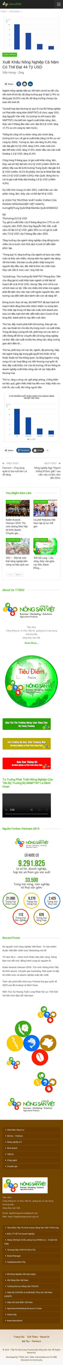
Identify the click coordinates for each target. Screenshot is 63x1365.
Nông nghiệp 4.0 (14, 1142)
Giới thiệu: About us (15, 1130)
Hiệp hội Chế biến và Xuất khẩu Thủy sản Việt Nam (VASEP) (28, 1294)
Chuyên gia (13, 502)
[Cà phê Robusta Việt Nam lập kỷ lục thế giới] (45, 508)
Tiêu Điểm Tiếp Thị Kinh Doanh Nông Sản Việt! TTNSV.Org (33, 1228)
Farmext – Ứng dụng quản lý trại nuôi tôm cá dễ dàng (14, 471)
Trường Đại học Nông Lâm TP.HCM (22, 1286)
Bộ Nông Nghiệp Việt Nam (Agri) (21, 1274)
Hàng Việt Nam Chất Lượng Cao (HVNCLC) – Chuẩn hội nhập (30, 1242)
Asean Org (11, 1314)
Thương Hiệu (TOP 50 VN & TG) (21, 1250)
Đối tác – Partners (15, 1136)
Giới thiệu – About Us (38, 1337)
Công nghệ (12, 1160)
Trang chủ (19, 1337)
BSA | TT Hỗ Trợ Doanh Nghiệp (21, 1234)
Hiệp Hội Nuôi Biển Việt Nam (20, 1302)
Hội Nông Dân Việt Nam (17, 1280)
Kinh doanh (10, 54)
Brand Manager (14, 1256)
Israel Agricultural (14, 1321)
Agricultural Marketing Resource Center (24, 1308)
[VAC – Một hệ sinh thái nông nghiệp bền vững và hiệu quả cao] (18, 546)
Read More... (31, 643)
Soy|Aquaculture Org (16, 1262)
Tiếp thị (10, 1154)
